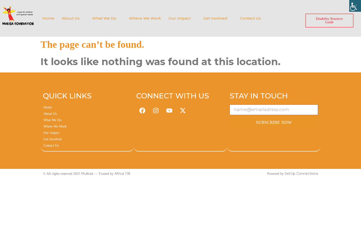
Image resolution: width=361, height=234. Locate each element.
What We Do (104, 18)
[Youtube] (169, 111)
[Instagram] (156, 111)
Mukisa (87, 173)
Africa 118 (122, 173)
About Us (71, 18)
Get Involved (215, 18)
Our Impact (179, 18)
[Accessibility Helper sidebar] (355, 6)
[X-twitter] (183, 111)
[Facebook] (142, 111)
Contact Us (250, 18)
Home (48, 18)
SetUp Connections (301, 173)
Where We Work (145, 18)
